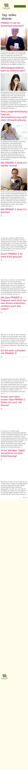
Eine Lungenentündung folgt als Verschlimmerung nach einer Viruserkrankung (14, 115)
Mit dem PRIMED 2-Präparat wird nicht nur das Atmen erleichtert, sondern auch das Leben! (14, 303)
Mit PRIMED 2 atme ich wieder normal (13, 164)
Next (25, 497)
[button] (20, 6)
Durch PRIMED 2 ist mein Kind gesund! (12, 255)
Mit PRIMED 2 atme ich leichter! (13, 211)
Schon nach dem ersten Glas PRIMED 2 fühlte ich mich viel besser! (13, 401)
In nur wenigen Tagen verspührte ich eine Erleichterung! (13, 453)
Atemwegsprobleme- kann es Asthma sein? (13, 69)
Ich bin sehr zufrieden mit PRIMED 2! (13, 352)
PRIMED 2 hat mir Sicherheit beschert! (12, 24)
